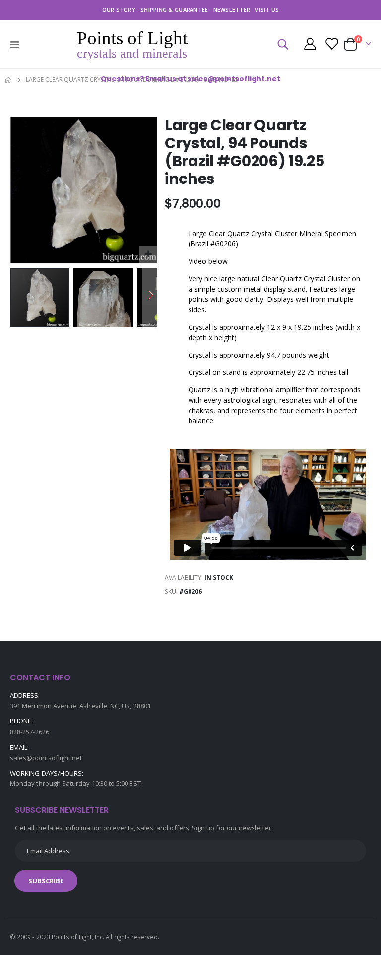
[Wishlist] (331, 45)
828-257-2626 (29, 731)
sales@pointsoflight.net (46, 757)
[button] (148, 254)
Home (8, 80)
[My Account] (309, 45)
